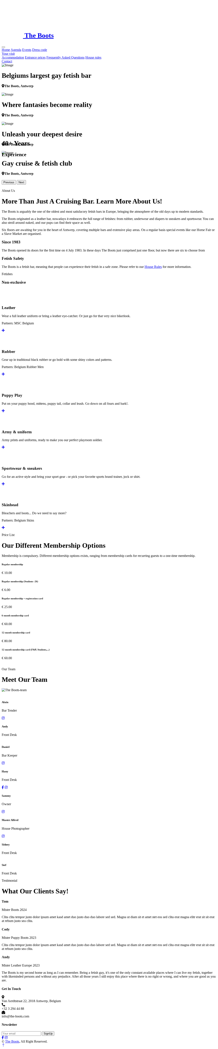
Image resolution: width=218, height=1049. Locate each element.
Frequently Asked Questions (65, 57)
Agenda (16, 50)
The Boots (12, 1041)
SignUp (48, 1033)
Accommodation (13, 57)
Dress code (39, 50)
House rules (93, 57)
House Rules (153, 267)
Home (6, 50)
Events (26, 50)
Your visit (8, 53)
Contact (7, 61)
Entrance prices (35, 57)
